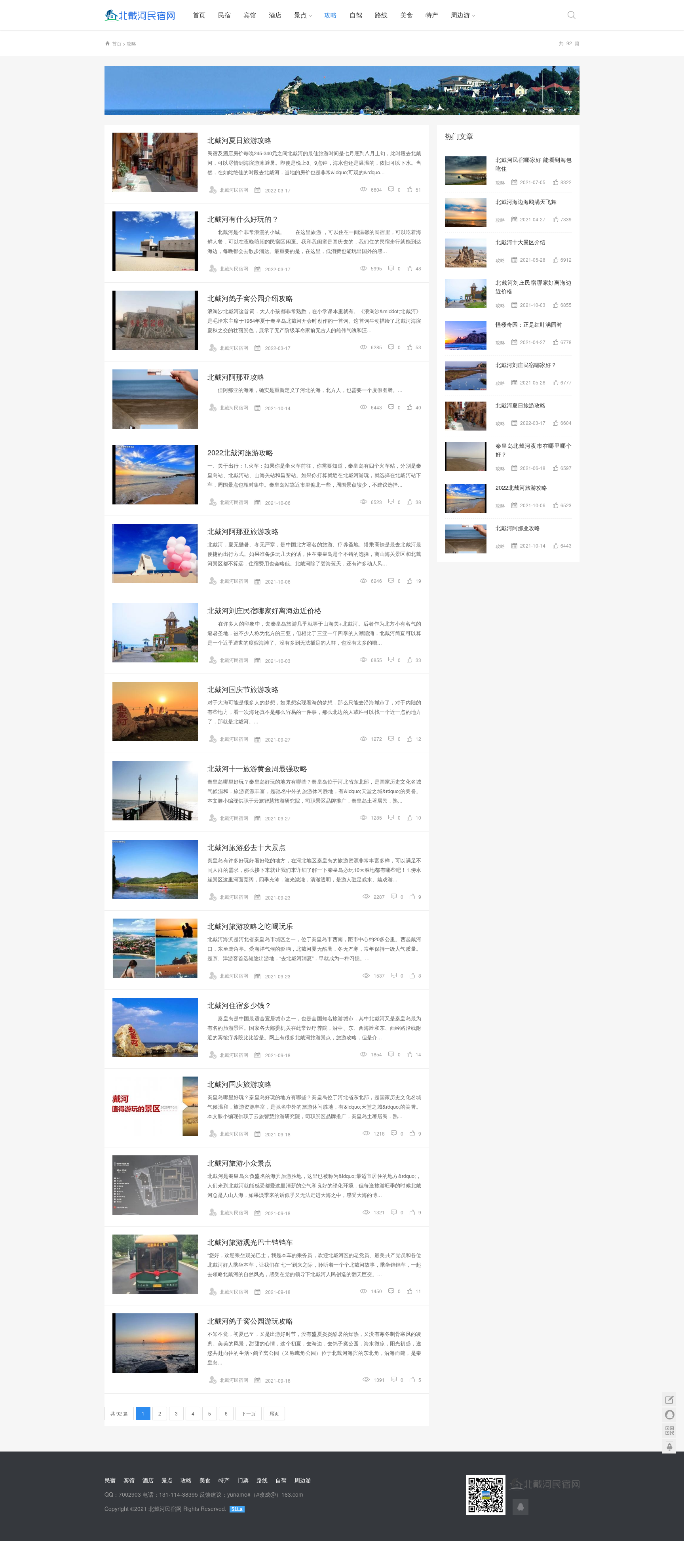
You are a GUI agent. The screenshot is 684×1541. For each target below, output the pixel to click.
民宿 (224, 14)
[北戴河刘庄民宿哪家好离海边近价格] (155, 632)
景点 (300, 14)
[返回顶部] (669, 1446)
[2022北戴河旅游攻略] (155, 474)
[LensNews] (342, 90)
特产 (432, 14)
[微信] (669, 1430)
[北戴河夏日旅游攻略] (155, 162)
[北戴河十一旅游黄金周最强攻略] (155, 790)
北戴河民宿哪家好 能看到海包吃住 (534, 164)
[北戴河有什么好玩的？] (155, 241)
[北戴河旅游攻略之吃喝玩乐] (155, 948)
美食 (406, 14)
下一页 (248, 1413)
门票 (243, 1480)
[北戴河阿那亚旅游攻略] (155, 553)
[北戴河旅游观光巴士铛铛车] (155, 1264)
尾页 (274, 1413)
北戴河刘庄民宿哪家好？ (526, 365)
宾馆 (249, 14)
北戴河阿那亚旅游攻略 (243, 531)
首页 (199, 14)
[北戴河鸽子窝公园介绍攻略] (155, 320)
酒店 (275, 14)
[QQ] (520, 1507)
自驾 (356, 14)
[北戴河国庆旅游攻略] (155, 1106)
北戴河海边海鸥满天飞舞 (526, 201)
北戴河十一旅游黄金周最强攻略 (257, 768)
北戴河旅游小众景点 (239, 1162)
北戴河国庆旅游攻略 (239, 1084)
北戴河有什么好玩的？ (243, 218)
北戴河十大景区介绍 (520, 242)
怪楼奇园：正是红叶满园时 (529, 324)
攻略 (330, 14)
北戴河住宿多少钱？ (239, 1005)
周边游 (460, 14)
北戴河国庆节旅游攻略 (243, 689)
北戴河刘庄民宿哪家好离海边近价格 (264, 610)
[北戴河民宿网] (145, 15)
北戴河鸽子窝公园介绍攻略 (250, 298)
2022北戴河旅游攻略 (240, 452)
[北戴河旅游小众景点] (155, 1185)
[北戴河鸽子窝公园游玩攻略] (155, 1343)
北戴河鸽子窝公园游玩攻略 (250, 1320)
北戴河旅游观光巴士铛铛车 (250, 1242)
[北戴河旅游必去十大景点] (155, 869)
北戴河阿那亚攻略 (235, 376)
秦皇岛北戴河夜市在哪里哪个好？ (534, 449)
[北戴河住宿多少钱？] (155, 1027)
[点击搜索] (572, 15)
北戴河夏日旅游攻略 (239, 140)
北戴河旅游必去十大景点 (246, 847)
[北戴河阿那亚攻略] (155, 399)
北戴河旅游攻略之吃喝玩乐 (250, 926)
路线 (381, 14)
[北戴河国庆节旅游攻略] (155, 711)
